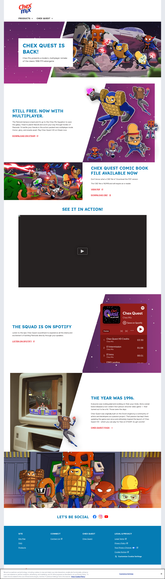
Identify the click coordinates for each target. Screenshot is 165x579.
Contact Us (57, 539)
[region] (82, 574)
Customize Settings (126, 574)
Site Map (21, 539)
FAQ (20, 543)
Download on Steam (25, 136)
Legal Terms (121, 539)
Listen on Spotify (23, 341)
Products (22, 548)
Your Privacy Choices (126, 548)
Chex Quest (87, 539)
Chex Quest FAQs (100, 427)
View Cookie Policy (78, 577)
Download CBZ (99, 195)
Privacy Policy (121, 543)
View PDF (97, 189)
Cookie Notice (122, 552)
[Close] (161, 573)
